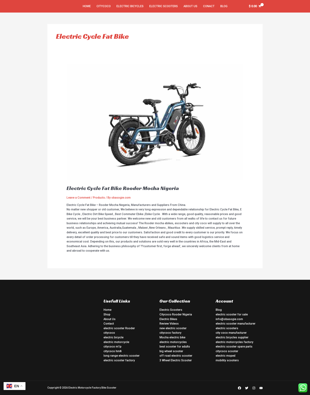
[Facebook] (239, 388)
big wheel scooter (171, 351)
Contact (109, 323)
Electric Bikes (168, 319)
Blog (223, 6)
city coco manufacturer (231, 332)
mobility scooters (227, 360)
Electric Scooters (163, 6)
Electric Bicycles (130, 6)
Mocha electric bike (172, 337)
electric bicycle (113, 337)
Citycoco (104, 6)
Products (99, 197)
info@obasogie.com (229, 319)
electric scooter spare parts (234, 346)
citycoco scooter (227, 351)
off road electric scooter (175, 355)
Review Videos (169, 323)
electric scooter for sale (232, 314)
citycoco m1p (112, 346)
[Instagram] (253, 388)
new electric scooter (173, 328)
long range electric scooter (122, 355)
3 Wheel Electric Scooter (175, 360)
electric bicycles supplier (232, 337)
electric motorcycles (173, 342)
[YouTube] (261, 388)
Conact (209, 6)
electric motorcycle (116, 342)
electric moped (225, 355)
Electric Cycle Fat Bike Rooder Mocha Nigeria (123, 188)
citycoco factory (170, 332)
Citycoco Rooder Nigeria (175, 314)
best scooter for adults (174, 346)
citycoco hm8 (112, 351)
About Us (190, 6)
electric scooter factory (119, 360)
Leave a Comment (78, 197)
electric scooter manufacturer (235, 323)
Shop (107, 314)
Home (87, 6)
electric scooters (227, 328)
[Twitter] (246, 388)
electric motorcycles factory (234, 342)
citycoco (109, 332)
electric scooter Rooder (119, 328)
